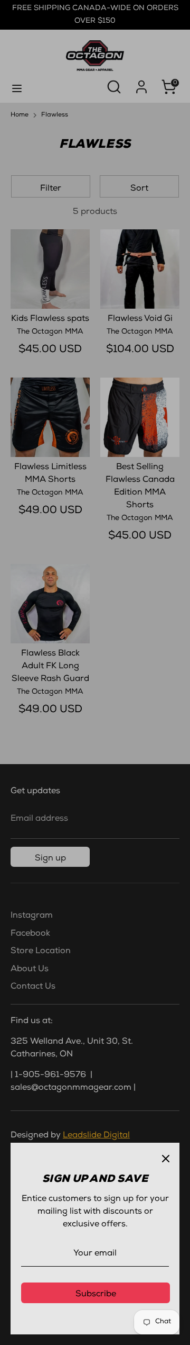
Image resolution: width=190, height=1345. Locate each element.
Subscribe (95, 1294)
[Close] (165, 1156)
